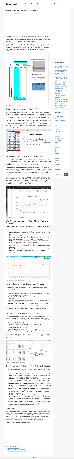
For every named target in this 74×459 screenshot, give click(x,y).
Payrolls (57, 155)
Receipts (57, 160)
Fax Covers (58, 140)
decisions (28, 36)
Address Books (59, 116)
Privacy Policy (48, 4)
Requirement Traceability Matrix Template (60, 91)
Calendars (57, 123)
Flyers (56, 142)
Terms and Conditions (37, 4)
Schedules (57, 166)
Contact (27, 4)
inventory (34, 125)
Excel (28, 422)
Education (57, 136)
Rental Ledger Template (61, 99)
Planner (57, 158)
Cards (56, 125)
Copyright (56, 4)
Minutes (57, 153)
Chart (56, 129)
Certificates (58, 127)
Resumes (57, 164)
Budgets (57, 118)
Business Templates (12, 446)
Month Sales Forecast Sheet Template (16, 449)
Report (56, 162)
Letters (57, 149)
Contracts (57, 133)
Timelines (57, 169)
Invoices (57, 147)
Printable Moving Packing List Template (17, 451)
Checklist (57, 131)
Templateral (11, 4)
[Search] (66, 174)
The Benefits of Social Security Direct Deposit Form (61, 78)
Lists (56, 151)
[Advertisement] (28, 25)
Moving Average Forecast (13, 448)
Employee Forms (59, 138)
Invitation (57, 144)
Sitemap (63, 4)
